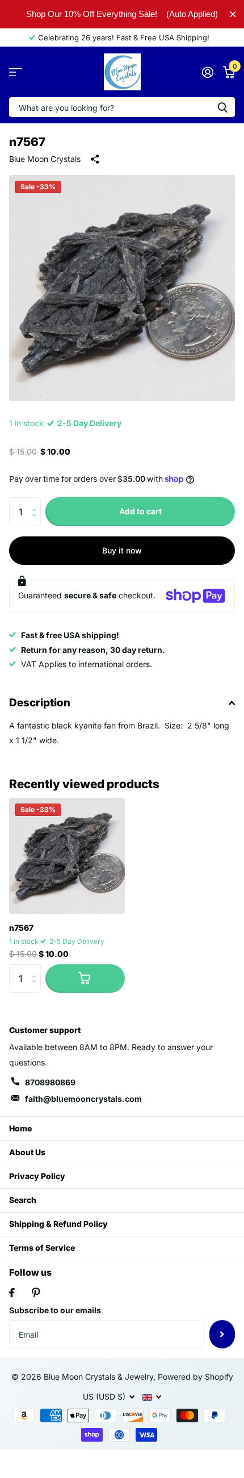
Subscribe (222, 1334)
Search (22, 1200)
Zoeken (222, 107)
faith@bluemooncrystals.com (83, 1099)
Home (20, 1128)
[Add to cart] (85, 978)
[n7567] (67, 856)
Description (39, 702)
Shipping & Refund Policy (58, 1224)
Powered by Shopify (195, 1376)
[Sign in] (207, 72)
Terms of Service (42, 1247)
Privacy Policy (37, 1176)
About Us (27, 1152)
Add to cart (140, 511)
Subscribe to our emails (55, 1310)
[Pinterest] (36, 1293)
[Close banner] (233, 14)
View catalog (15, 72)
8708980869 (50, 1082)
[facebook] (12, 1292)
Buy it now (122, 550)
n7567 (21, 927)
